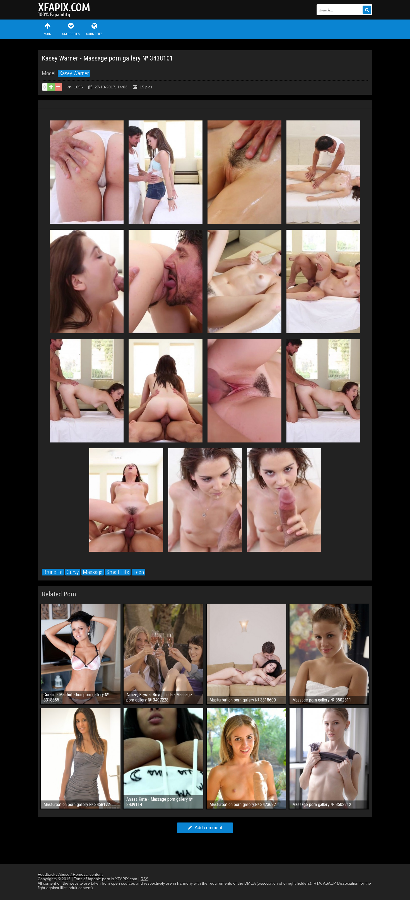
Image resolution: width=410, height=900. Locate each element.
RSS (144, 879)
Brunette (52, 572)
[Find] (367, 10)
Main (47, 34)
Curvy (73, 572)
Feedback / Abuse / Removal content (70, 874)
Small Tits (118, 572)
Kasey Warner (74, 73)
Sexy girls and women (65, 10)
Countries (94, 34)
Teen (138, 572)
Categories (70, 34)
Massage (92, 572)
